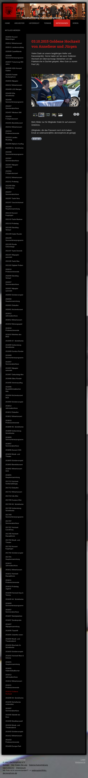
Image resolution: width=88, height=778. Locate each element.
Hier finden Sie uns (19, 765)
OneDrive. (35, 125)
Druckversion (11, 760)
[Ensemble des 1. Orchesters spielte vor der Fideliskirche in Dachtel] (35, 114)
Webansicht (80, 762)
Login (83, 760)
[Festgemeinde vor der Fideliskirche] (55, 93)
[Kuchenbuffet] (60, 114)
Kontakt (6, 765)
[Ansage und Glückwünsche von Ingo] (54, 114)
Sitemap (21, 760)
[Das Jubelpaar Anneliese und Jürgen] (41, 114)
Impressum (21, 768)
